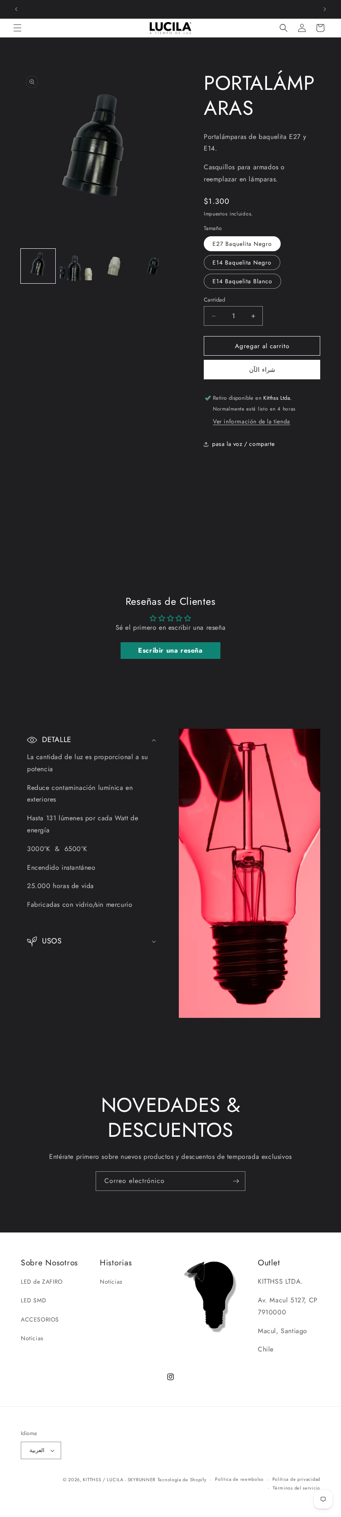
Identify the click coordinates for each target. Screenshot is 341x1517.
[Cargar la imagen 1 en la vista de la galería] (38, 266)
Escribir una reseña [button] (170, 650)
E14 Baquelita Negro (242, 262)
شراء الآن (262, 369)
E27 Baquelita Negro (242, 244)
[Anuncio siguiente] (325, 9)
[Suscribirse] (236, 1181)
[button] (17, 28)
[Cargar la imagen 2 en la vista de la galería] (76, 266)
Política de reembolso (239, 1479)
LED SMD (33, 1300)
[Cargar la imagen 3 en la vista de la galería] (115, 266)
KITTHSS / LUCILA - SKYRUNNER (119, 1479)
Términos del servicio (296, 1488)
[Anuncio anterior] (16, 9)
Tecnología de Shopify (182, 1479)
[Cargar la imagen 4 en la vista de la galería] (153, 266)
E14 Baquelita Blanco (242, 281)
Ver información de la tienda (251, 421)
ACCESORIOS (40, 1319)
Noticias (32, 1338)
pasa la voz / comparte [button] (243, 444)
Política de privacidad (296, 1479)
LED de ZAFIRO (42, 1281)
